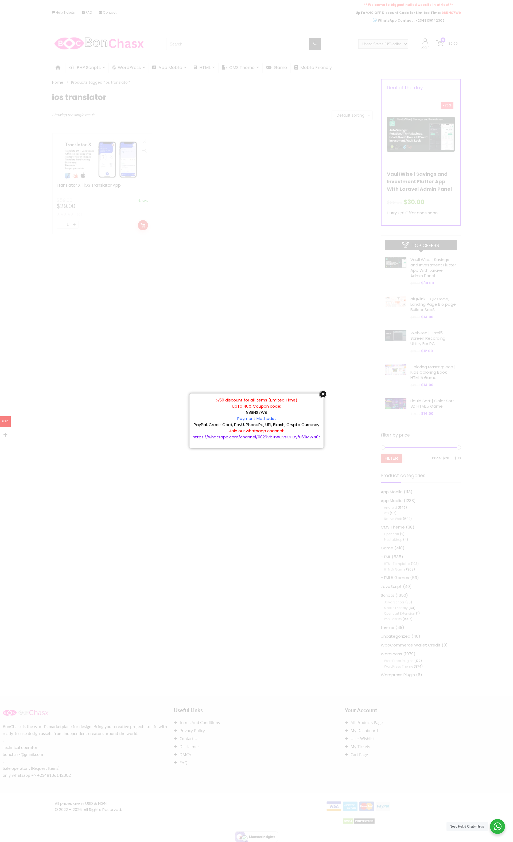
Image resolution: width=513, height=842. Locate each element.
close (323, 394)
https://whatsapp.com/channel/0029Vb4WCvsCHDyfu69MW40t (256, 437)
